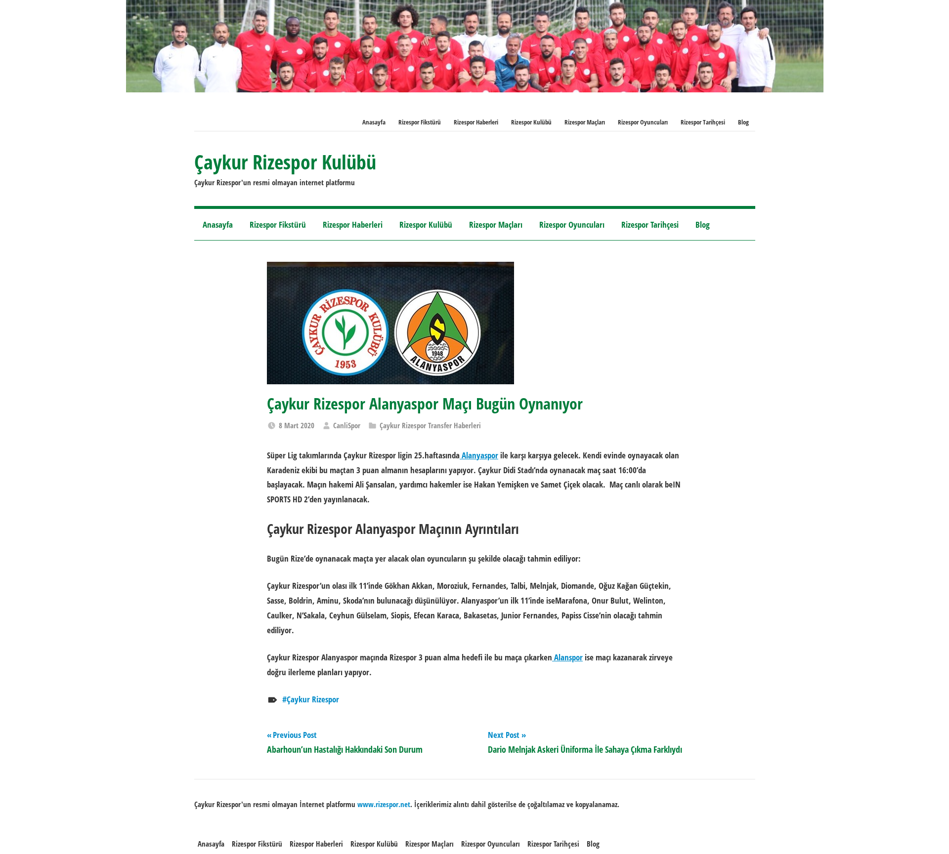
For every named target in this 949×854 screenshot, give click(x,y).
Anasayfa (374, 122)
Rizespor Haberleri (476, 122)
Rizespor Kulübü (531, 122)
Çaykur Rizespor (313, 699)
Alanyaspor (479, 455)
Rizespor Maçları (584, 122)
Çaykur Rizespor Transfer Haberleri (430, 425)
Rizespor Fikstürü (419, 122)
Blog (743, 122)
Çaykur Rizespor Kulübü (285, 161)
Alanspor (567, 657)
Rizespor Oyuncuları (643, 122)
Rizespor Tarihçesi (703, 122)
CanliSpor (346, 425)
